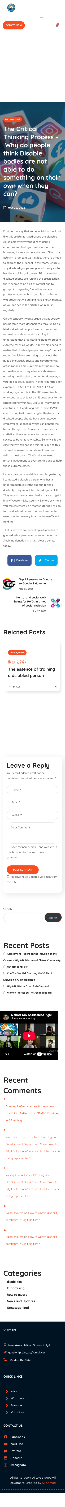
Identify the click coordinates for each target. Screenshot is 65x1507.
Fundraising (15, 1288)
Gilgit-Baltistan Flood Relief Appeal (28, 986)
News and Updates (21, 1301)
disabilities (15, 1282)
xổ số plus (12, 1175)
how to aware (17, 1295)
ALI (18, 686)
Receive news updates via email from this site (32, 879)
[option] (32, 669)
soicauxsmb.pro (16, 1137)
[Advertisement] (32, 67)
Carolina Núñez (15, 1106)
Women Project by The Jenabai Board (29, 992)
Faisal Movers (14, 1213)
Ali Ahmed (49, 1483)
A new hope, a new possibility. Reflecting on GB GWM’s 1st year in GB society (33, 1113)
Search (7, 909)
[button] (42, 16)
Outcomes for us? (17, 966)
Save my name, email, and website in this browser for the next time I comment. (32, 852)
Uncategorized (12, 119)
